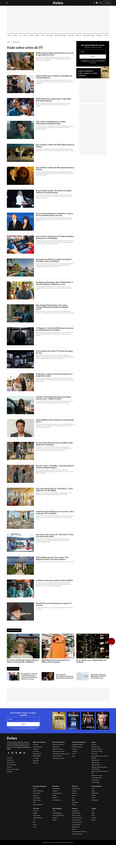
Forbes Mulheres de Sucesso (79, 831)
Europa (93, 820)
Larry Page (36, 758)
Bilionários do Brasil (60, 35)
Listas (25, 35)
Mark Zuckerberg (37, 747)
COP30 (54, 820)
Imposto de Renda (38, 804)
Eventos (94, 795)
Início (8, 42)
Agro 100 (71, 35)
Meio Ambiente (57, 808)
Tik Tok (74, 753)
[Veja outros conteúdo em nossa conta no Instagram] (16, 752)
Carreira (14, 35)
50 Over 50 (94, 753)
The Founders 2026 (88, 35)
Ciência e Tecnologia (78, 742)
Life (20, 35)
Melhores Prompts (77, 747)
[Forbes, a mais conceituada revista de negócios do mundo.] (19, 738)
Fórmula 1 (74, 793)
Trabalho (54, 797)
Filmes (93, 791)
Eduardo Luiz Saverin (57, 744)
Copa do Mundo (76, 788)
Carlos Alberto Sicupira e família (60, 753)
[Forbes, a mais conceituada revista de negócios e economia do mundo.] (58, 3)
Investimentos (37, 793)
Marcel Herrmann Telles (58, 751)
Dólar (34, 802)
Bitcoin (35, 788)
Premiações (95, 800)
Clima (54, 811)
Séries (93, 788)
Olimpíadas (75, 802)
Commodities (36, 797)
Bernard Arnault (37, 753)
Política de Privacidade (33, 727)
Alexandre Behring (57, 756)
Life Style (36, 808)
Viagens (35, 813)
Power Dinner (75, 811)
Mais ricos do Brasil (58, 742)
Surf (73, 797)
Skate (73, 800)
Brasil (93, 813)
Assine (106, 35)
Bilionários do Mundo (97, 751)
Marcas (35, 824)
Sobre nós (9, 758)
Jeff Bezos (36, 749)
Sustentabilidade (57, 813)
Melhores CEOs (96, 760)
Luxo (34, 820)
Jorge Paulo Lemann (57, 749)
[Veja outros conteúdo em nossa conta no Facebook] (8, 752)
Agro (9, 35)
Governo (94, 817)
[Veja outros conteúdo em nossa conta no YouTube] (20, 752)
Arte (34, 822)
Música (93, 797)
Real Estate (49, 35)
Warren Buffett (37, 756)
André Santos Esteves (58, 758)
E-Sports (74, 791)
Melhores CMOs (96, 765)
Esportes (75, 786)
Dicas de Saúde (56, 800)
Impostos (35, 795)
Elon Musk (35, 744)
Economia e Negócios (39, 786)
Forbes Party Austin (77, 822)
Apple (73, 756)
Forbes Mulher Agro (77, 834)
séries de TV (16, 42)
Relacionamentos (57, 793)
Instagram (75, 751)
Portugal (35, 811)
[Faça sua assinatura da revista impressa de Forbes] (59, 720)
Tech (42, 35)
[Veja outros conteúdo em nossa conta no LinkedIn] (24, 752)
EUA (93, 811)
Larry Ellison (36, 751)
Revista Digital (11, 762)
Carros (35, 827)
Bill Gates (35, 763)
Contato (9, 767)
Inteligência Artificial (77, 744)
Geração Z (55, 791)
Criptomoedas (37, 800)
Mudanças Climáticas (58, 815)
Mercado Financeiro (38, 791)
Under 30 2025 (95, 782)
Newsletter (99, 35)
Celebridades (95, 793)
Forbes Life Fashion (77, 817)
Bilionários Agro (96, 747)
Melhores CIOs (95, 762)
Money (31, 35)
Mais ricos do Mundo (39, 742)
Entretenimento (96, 786)
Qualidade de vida (38, 817)
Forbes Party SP (76, 824)
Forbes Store (10, 760)
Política (94, 808)
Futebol (74, 795)
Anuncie (107, 3)
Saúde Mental (56, 788)
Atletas (74, 804)
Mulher (37, 35)
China (93, 815)
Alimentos (55, 817)
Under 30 (78, 35)
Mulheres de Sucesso (97, 775)
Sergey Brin (36, 760)
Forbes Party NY (76, 820)
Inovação (74, 749)
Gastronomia (36, 815)
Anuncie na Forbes (11, 764)
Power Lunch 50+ (76, 815)
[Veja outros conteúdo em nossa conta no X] (12, 752)
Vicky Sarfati (55, 747)
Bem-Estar (55, 786)
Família (54, 795)
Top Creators (95, 780)
